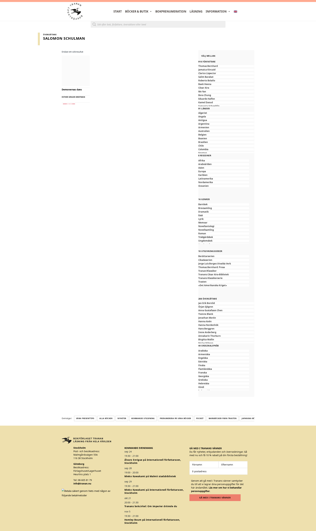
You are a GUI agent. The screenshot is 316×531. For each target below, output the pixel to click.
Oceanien (203, 186)
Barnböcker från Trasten (223, 418)
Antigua (202, 120)
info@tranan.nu (82, 483)
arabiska (203, 351)
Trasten (202, 282)
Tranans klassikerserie (210, 278)
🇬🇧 (235, 11)
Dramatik (203, 212)
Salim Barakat (205, 77)
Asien (201, 168)
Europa (202, 171)
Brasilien (203, 142)
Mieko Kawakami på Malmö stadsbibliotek (150, 476)
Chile (201, 146)
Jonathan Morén (207, 318)
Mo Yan (202, 92)
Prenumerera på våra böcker (175, 418)
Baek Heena (204, 84)
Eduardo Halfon (206, 99)
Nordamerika (205, 182)
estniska (202, 362)
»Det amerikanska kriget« (212, 285)
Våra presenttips (85, 418)
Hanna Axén (205, 321)
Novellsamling (206, 230)
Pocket (200, 418)
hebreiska (203, 383)
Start (117, 11)
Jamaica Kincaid (206, 70)
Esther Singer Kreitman (73, 97)
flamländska (205, 369)
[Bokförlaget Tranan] (75, 11)
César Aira (203, 88)
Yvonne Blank (205, 314)
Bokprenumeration (170, 11)
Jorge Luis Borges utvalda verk (214, 264)
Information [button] (216, 11)
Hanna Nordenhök (208, 325)
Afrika (201, 161)
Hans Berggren (206, 329)
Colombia (203, 149)
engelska (203, 358)
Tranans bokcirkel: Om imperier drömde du (150, 506)
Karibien (203, 175)
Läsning (196, 11)
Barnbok (203, 204)
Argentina (203, 124)
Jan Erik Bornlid (206, 303)
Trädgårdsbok (205, 237)
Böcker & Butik (136, 11)
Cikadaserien (205, 260)
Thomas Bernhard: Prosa (211, 267)
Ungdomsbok (205, 241)
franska (202, 373)
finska (201, 365)
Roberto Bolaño (206, 81)
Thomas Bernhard (208, 66)
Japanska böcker (251, 418)
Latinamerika (205, 179)
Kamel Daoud (205, 102)
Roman (202, 233)
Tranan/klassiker (207, 271)
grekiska (203, 380)
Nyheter (122, 418)
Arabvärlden (205, 164)
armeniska (204, 354)
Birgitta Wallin (206, 340)
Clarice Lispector (207, 73)
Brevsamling (205, 208)
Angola (202, 117)
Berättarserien (206, 256)
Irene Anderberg (207, 332)
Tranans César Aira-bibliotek (213, 274)
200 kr (69, 103)
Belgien (202, 135)
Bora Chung (204, 95)
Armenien (203, 127)
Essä (200, 215)
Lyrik (201, 219)
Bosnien (202, 138)
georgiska (203, 376)
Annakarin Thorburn (209, 336)
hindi (201, 387)
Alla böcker (106, 418)
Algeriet (202, 113)
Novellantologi (206, 226)
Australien (204, 131)
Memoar (202, 223)
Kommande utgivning (143, 418)
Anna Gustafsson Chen (210, 310)
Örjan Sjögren (205, 307)
